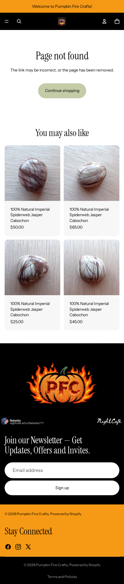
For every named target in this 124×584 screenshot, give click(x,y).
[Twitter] (28, 546)
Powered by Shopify (65, 514)
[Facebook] (8, 546)
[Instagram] (18, 546)
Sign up (62, 487)
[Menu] (6, 21)
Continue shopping (62, 90)
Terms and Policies (62, 576)
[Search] (19, 21)
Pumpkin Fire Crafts (33, 514)
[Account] (104, 21)
